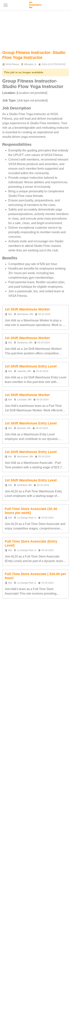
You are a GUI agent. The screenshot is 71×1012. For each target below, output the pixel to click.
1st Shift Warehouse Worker (27, 309)
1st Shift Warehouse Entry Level (31, 366)
